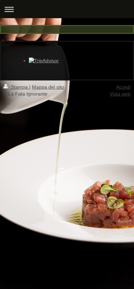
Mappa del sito (48, 87)
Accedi (123, 87)
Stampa (19, 87)
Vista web (120, 94)
